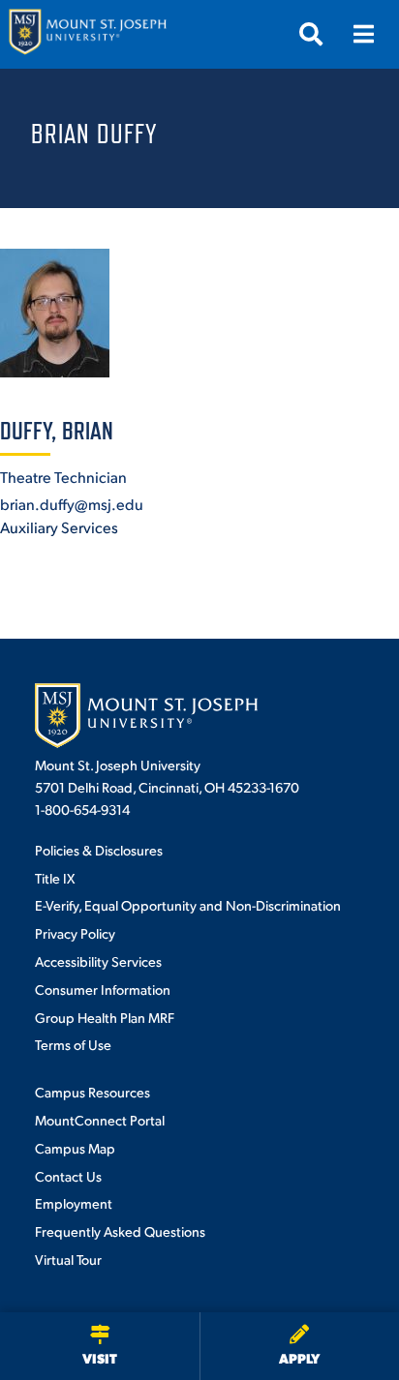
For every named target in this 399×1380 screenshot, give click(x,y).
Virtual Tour (68, 1259)
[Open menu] (363, 34)
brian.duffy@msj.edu (71, 504)
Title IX (55, 877)
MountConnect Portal (100, 1119)
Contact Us (68, 1176)
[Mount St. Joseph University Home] (87, 34)
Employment (73, 1203)
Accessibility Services (98, 961)
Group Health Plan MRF (104, 1017)
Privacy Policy (75, 933)
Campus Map (75, 1147)
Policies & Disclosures (99, 849)
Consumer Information (102, 989)
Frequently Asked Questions (120, 1231)
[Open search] (311, 34)
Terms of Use (73, 1044)
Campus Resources (92, 1091)
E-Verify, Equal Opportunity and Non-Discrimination (188, 905)
